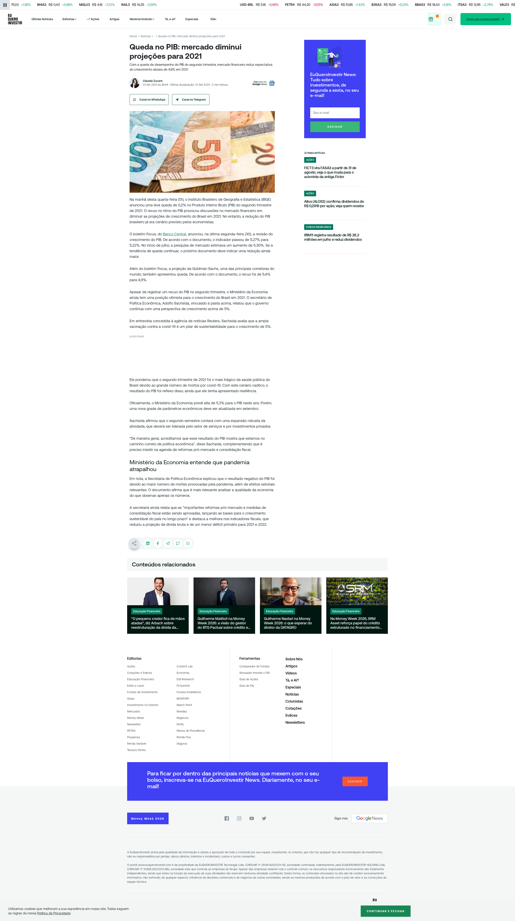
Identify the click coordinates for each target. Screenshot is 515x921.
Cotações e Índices (139, 672)
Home (133, 36)
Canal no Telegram (194, 99)
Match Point (184, 705)
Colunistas (294, 701)
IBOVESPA (183, 698)
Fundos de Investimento (142, 692)
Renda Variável (136, 743)
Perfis (180, 724)
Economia (183, 672)
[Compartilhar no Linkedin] (148, 543)
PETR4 (131, 730)
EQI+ (214, 19)
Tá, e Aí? (292, 680)
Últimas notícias (314, 153)
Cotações (293, 708)
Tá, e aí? (170, 19)
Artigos (114, 19)
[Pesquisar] (450, 19)
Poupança (133, 737)
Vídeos (291, 673)
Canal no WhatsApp (152, 99)
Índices (291, 715)
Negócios (182, 717)
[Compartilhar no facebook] (158, 543)
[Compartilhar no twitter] (178, 543)
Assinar (335, 126)
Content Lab (185, 666)
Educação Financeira (140, 679)
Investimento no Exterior (142, 705)
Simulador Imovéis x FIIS (254, 672)
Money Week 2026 (148, 818)
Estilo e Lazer (135, 685)
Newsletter (134, 724)
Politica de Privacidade (53, 913)
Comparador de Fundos (254, 666)
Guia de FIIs (246, 685)
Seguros (182, 743)
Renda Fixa (184, 737)
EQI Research (185, 679)
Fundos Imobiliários (189, 692)
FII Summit (183, 685)
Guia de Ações (248, 679)
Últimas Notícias (42, 19)
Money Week (135, 717)
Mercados (133, 711)
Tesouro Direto (136, 750)
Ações (131, 666)
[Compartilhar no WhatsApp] (188, 543)
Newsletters (295, 722)
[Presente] (434, 19)
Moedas (182, 711)
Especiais (191, 19)
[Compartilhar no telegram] (168, 543)
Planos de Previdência (191, 730)
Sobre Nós (294, 659)
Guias (130, 698)
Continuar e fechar (386, 911)
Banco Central (174, 234)
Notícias (146, 36)
